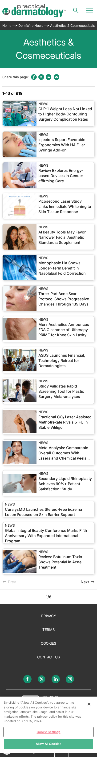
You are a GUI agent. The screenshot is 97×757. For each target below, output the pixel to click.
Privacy (48, 616)
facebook (33, 77)
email (56, 77)
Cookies (48, 643)
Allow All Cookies (48, 744)
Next (85, 581)
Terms (48, 629)
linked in (48, 77)
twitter (41, 77)
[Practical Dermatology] (34, 10)
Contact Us (48, 657)
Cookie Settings (49, 732)
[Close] (89, 704)
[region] (48, 725)
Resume (19, 113)
